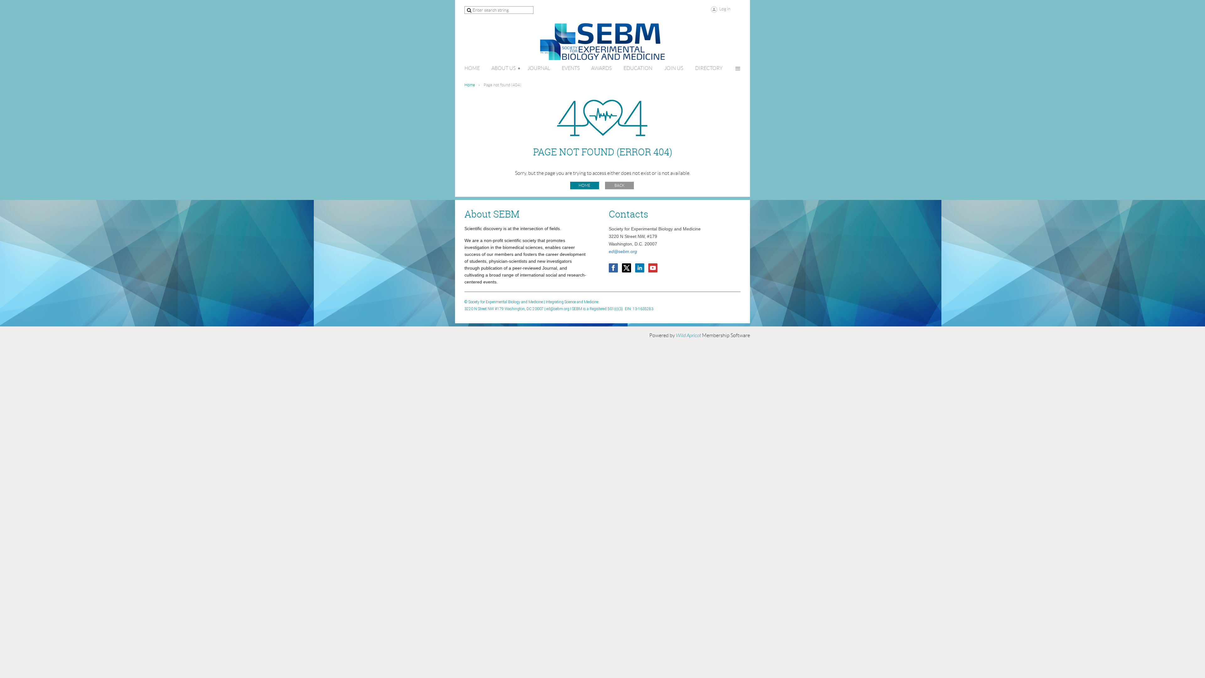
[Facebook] (613, 267)
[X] (626, 267)
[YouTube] (652, 267)
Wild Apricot (688, 335)
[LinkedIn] (639, 267)
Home (469, 85)
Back (619, 185)
